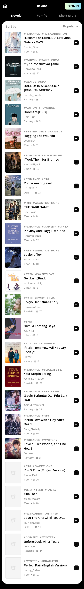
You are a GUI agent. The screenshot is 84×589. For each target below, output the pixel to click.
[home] (5, 6)
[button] (42, 15)
